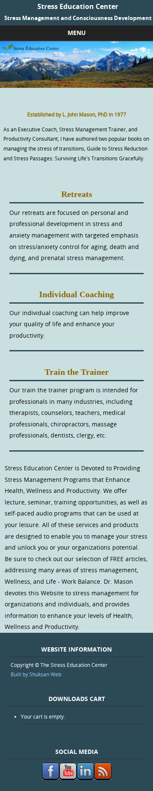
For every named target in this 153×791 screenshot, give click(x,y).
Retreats (76, 194)
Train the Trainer (77, 372)
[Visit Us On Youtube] (67, 777)
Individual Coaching (76, 294)
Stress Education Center (77, 6)
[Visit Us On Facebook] (50, 777)
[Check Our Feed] (102, 777)
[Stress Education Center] (76, 85)
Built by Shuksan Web (36, 674)
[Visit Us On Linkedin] (85, 777)
